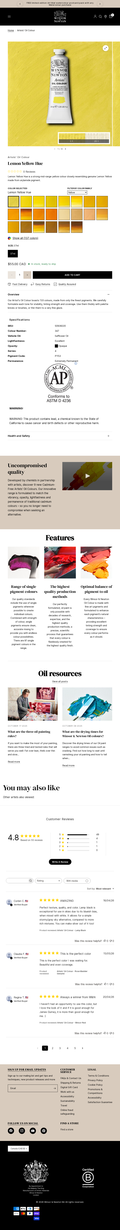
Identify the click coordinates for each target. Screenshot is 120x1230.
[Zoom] (106, 48)
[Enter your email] (54, 1088)
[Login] (95, 16)
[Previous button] (8, 602)
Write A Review (60, 861)
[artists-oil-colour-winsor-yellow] (64, 201)
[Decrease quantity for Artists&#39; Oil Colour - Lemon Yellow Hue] (12, 275)
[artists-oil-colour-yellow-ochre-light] (13, 227)
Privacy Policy (95, 1080)
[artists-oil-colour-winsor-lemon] (39, 201)
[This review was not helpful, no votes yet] (111, 941)
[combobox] (48, 881)
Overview (13, 294)
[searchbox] (17, 880)
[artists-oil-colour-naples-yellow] (76, 214)
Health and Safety (19, 435)
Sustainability (67, 1100)
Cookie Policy (95, 1084)
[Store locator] (105, 16)
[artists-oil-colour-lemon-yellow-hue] (13, 201)
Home (11, 30)
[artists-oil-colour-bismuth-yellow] (26, 201)
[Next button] (112, 602)
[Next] (100, 4)
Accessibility (67, 1096)
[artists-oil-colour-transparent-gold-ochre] (76, 227)
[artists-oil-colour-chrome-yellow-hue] (89, 201)
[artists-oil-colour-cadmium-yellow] (13, 214)
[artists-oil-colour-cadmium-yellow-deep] (51, 214)
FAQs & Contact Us (70, 1078)
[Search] (100, 16)
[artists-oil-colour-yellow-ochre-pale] (26, 227)
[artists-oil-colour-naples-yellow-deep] (102, 214)
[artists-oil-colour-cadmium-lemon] (51, 201)
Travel (63, 1105)
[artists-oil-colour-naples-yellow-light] (64, 214)
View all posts (60, 681)
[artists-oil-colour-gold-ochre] (51, 227)
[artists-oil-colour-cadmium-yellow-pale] (102, 201)
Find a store (66, 1129)
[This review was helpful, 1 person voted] (105, 984)
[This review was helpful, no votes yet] (105, 941)
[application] (87, 476)
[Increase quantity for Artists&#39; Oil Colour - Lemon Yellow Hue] (27, 275)
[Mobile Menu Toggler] (9, 16)
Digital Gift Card (69, 1087)
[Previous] (20, 4)
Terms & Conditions (98, 1075)
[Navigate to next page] (82, 1048)
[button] (87, 475)
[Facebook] (11, 1131)
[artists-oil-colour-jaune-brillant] (89, 214)
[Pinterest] (44, 1131)
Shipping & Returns (70, 1082)
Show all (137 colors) (25, 238)
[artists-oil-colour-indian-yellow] (26, 214)
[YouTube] (33, 1131)
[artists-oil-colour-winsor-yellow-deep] (39, 214)
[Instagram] (22, 1131)
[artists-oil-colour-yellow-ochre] (64, 227)
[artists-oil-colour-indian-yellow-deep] (39, 227)
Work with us (67, 1091)
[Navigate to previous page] (37, 1048)
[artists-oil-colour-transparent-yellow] (76, 201)
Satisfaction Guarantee (100, 1102)
